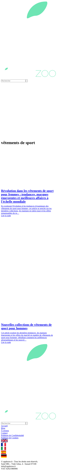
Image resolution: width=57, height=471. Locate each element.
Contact (4, 433)
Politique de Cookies (9, 438)
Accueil (4, 426)
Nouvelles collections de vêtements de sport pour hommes (26, 326)
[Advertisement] (28, 252)
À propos (5, 431)
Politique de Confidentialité (12, 435)
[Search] (27, 80)
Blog (3, 428)
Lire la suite (6, 215)
